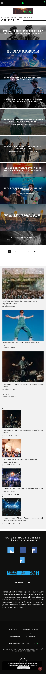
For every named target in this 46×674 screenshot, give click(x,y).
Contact (15, 637)
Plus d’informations (30, 665)
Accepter (23, 668)
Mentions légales (19, 644)
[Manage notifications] (40, 669)
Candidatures (30, 630)
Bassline (31, 637)
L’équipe (12, 630)
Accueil (5, 394)
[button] (44, 2)
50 (28, 251)
